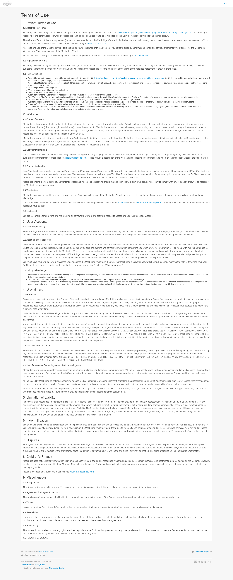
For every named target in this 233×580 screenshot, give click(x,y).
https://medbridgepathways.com (150, 78)
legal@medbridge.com (76, 158)
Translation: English (202, 552)
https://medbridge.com (104, 78)
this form (122, 202)
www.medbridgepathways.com (177, 32)
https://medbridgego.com (125, 78)
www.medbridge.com (128, 32)
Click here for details (56, 568)
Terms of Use (26, 565)
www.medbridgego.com (150, 32)
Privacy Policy (141, 55)
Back (226, 3)
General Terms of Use (97, 43)
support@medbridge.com (149, 202)
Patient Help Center (46, 552)
